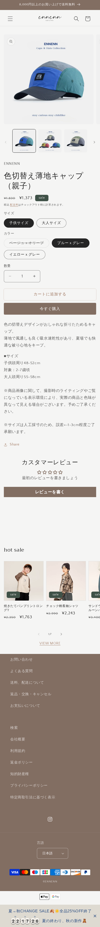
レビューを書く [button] (50, 492)
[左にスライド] (5, 142)
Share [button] (14, 444)
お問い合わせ (21, 660)
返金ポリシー (21, 762)
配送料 (14, 205)
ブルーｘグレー (70, 243)
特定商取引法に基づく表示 (32, 797)
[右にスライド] (94, 142)
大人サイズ (51, 223)
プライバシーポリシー (29, 786)
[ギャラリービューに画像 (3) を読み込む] (75, 140)
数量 (7, 266)
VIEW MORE (49, 643)
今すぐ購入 (50, 309)
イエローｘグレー (24, 255)
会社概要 (17, 739)
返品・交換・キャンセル (31, 694)
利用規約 (17, 751)
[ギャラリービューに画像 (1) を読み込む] (24, 140)
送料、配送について (27, 683)
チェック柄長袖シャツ (62, 606)
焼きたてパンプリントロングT (23, 608)
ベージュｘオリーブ (28, 244)
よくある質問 (21, 671)
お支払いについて (25, 706)
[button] (10, 18)
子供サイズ (18, 223)
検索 (14, 728)
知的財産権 (19, 774)
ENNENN (51, 881)
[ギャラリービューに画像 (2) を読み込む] (49, 140)
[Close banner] (95, 915)
